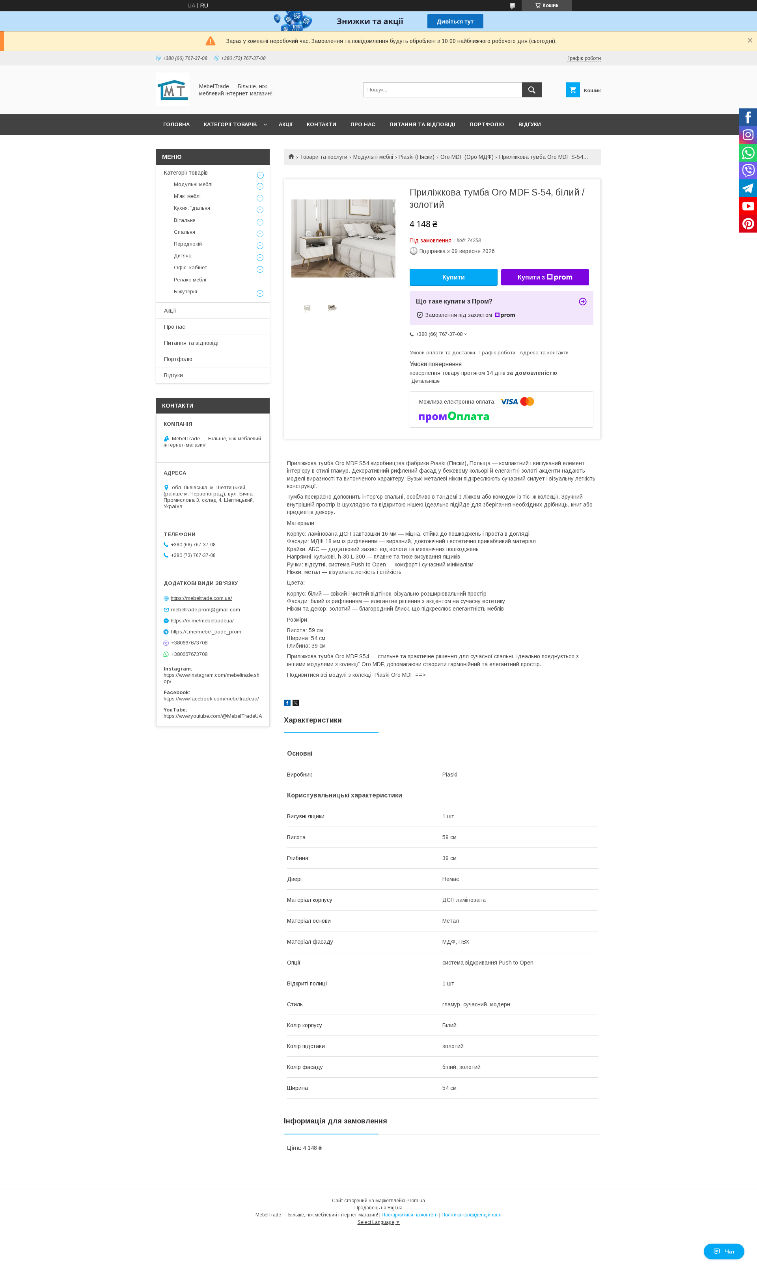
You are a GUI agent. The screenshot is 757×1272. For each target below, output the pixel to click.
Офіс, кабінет (190, 267)
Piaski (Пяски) (416, 157)
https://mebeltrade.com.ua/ (201, 598)
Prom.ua (415, 1200)
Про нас (363, 124)
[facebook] (287, 704)
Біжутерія (185, 291)
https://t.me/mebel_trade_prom (206, 632)
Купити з (531, 277)
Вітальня (185, 220)
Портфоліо (487, 124)
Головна (176, 124)
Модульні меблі (373, 157)
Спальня (184, 232)
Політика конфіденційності (472, 1215)
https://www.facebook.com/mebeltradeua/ (211, 699)
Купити (453, 277)
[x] (296, 704)
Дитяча (183, 256)
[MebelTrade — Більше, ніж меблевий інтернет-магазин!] (173, 104)
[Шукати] (532, 89)
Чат (730, 1251)
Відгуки (529, 124)
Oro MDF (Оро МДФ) (467, 157)
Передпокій (188, 244)
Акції (286, 124)
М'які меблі (187, 196)
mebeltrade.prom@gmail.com (205, 610)
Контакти (321, 124)
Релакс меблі (190, 280)
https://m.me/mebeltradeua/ (202, 621)
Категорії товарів (230, 124)
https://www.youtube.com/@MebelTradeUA (213, 716)
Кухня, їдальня (192, 208)
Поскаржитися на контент (410, 1215)
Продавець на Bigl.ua (378, 1208)
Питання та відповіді (422, 124)
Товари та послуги (323, 157)
